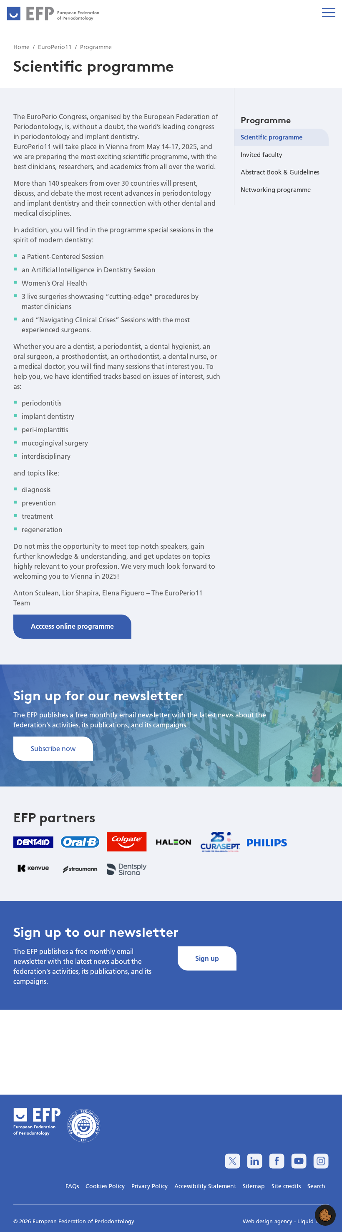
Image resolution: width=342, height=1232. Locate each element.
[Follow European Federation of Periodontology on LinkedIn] (254, 1161)
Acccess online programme (72, 626)
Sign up (207, 958)
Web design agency (268, 1221)
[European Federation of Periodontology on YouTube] (299, 1161)
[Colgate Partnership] (127, 842)
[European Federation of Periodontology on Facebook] (276, 1161)
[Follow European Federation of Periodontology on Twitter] (232, 1161)
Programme (266, 119)
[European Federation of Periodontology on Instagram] (321, 1161)
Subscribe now (53, 748)
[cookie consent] (325, 1215)
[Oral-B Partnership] (80, 842)
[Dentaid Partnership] (33, 841)
